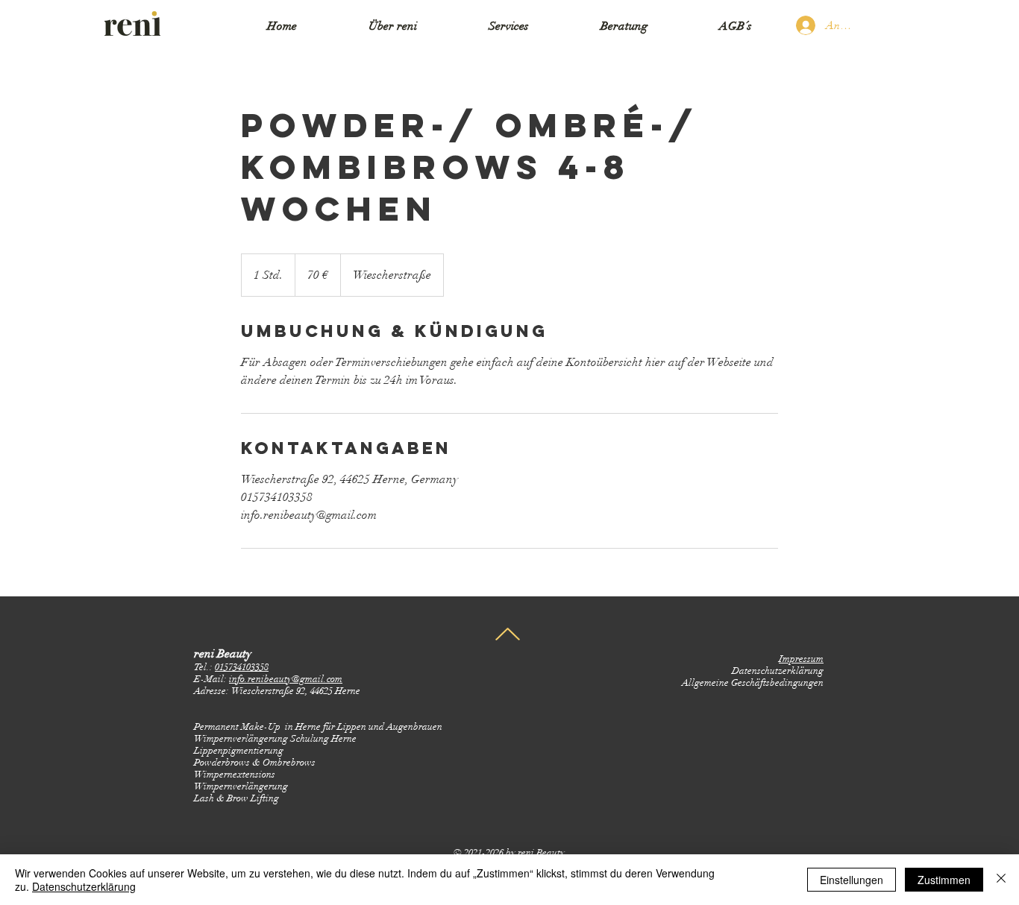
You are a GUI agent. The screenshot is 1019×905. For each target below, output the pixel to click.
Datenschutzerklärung (84, 886)
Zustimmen (944, 879)
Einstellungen (851, 879)
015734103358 (242, 667)
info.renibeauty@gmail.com (285, 679)
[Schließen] (1001, 879)
